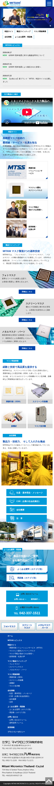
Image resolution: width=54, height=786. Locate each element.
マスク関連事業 (40, 31)
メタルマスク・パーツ (18, 670)
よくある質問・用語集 (23, 37)
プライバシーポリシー (16, 732)
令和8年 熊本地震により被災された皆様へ (22, 67)
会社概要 (20, 510)
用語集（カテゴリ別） (18, 712)
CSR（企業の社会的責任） (28, 501)
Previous (3, 19)
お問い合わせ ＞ (20, 599)
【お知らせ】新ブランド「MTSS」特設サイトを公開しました (27, 80)
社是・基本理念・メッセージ (29, 493)
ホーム (10, 636)
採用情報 (11, 727)
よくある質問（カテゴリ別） (20, 709)
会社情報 (8, 37)
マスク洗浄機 (14, 686)
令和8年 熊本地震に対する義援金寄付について (23, 55)
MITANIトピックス (15, 640)
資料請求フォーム (16, 723)
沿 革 (19, 518)
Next (50, 19)
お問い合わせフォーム (18, 720)
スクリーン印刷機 (16, 680)
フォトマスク (14, 664)
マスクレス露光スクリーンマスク (22, 651)
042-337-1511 (27, 613)
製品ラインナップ (24, 31)
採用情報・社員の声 (17, 656)
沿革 (11, 702)
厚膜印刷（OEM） (16, 677)
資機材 (12, 683)
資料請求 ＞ (35, 599)
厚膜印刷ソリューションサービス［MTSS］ (26, 648)
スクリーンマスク (16, 667)
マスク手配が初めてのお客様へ (21, 654)
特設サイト (9, 31)
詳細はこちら (27, 291)
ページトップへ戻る (49, 781)
